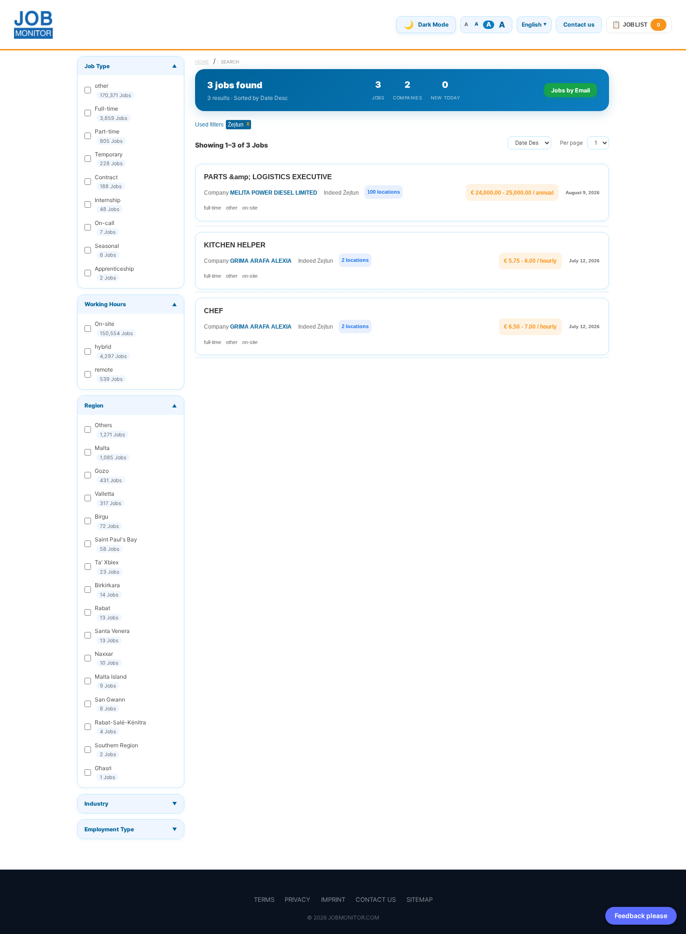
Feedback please (641, 916)
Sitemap (419, 899)
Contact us (579, 24)
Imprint (333, 899)
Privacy (297, 899)
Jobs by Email (570, 90)
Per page (571, 143)
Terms (264, 899)
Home (202, 61)
